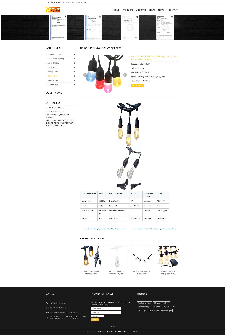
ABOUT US (141, 10)
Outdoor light (53, 84)
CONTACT (173, 10)
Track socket (52, 67)
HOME (116, 10)
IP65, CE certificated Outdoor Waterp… (91, 272)
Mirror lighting (53, 63)
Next (125, 75)
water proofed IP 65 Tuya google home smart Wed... (157, 229)
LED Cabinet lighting (56, 58)
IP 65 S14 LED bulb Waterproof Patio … (168, 272)
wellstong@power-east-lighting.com (75, 2)
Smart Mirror (53, 80)
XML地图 (135, 331)
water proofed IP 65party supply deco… (142, 272)
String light (113, 48)
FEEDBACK (138, 85)
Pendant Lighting (54, 54)
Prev (85, 75)
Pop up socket (53, 71)
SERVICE (161, 10)
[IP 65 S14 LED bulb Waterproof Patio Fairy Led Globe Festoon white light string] (168, 256)
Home (83, 48)
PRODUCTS (128, 10)
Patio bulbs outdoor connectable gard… (117, 272)
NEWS (152, 10)
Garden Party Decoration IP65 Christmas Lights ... (107, 229)
